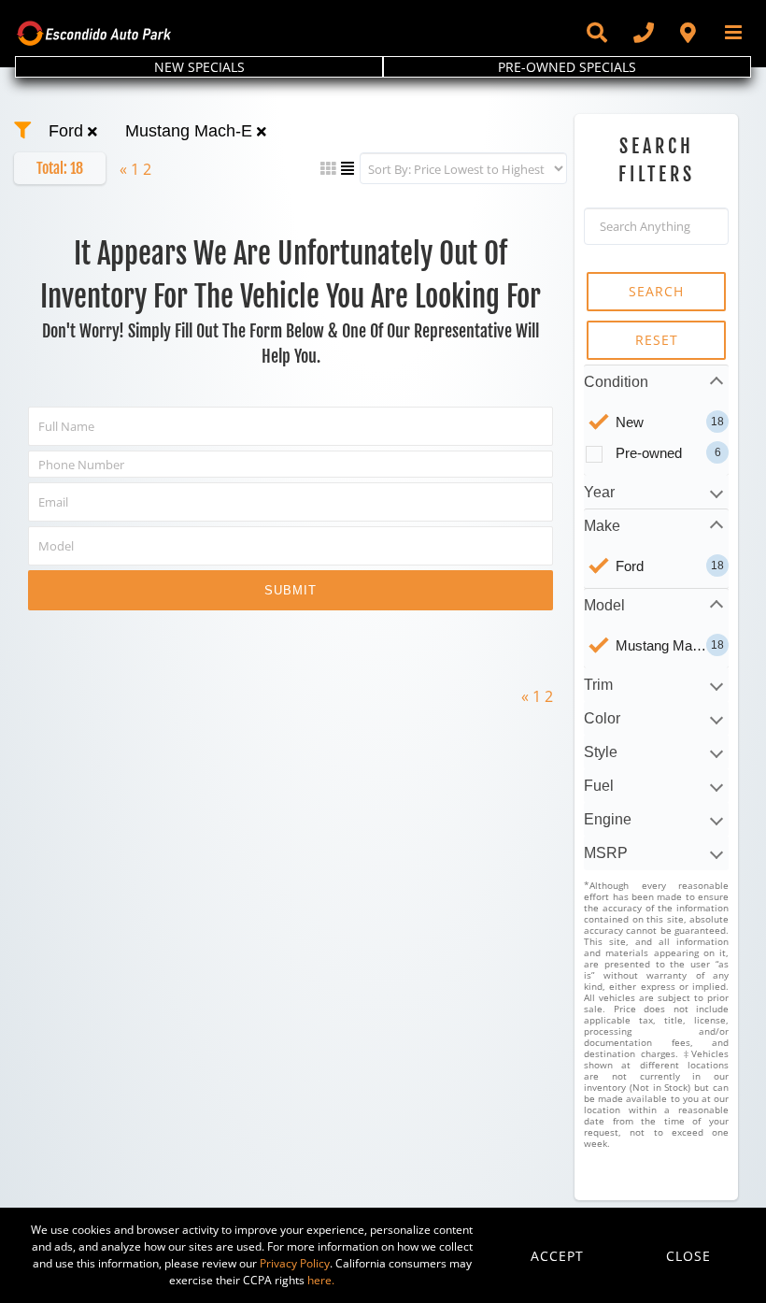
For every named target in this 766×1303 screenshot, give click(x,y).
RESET (656, 340)
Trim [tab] (598, 685)
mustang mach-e (191, 131)
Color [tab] (602, 718)
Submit (290, 590)
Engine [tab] (607, 819)
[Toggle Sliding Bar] (596, 32)
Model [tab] (604, 605)
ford (68, 131)
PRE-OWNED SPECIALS (567, 67)
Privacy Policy (295, 1263)
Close (688, 1256)
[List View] (347, 168)
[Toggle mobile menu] (735, 32)
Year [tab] (599, 492)
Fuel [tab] (599, 786)
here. (320, 1280)
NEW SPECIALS (199, 67)
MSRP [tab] (606, 853)
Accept (557, 1256)
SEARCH (656, 291)
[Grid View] (327, 168)
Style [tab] (600, 752)
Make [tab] (602, 526)
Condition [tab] (616, 382)
